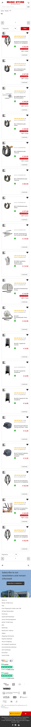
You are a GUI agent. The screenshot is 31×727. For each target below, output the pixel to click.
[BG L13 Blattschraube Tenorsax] (7, 151)
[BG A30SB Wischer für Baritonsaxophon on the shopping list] (27, 87)
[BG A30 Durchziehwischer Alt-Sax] (7, 288)
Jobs (3, 625)
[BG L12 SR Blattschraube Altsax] (7, 205)
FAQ (3, 605)
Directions (5, 652)
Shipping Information (8, 636)
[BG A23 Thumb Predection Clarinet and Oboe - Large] (7, 425)
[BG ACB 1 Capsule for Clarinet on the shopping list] (27, 334)
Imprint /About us (17, 717)
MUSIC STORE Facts (7, 603)
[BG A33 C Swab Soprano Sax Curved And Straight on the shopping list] (27, 225)
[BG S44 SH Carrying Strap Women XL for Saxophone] (7, 535)
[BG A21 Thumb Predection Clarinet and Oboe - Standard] (7, 452)
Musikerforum (5, 717)
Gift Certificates (6, 650)
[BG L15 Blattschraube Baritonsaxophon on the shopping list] (27, 60)
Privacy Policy (25, 717)
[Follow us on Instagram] (15, 725)
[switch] (11, 661)
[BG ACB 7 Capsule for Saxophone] (7, 370)
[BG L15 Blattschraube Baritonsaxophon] (7, 68)
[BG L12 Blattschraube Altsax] (7, 123)
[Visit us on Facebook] (13, 725)
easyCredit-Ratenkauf (8, 616)
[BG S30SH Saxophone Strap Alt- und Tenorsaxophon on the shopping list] (27, 252)
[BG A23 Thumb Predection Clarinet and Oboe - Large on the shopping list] (27, 417)
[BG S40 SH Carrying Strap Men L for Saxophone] (7, 507)
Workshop (4, 628)
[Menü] (13, 659)
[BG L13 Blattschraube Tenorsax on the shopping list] (27, 142)
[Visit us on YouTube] (19, 725)
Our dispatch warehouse (9, 644)
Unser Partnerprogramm (9, 619)
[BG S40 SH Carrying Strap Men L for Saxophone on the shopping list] (27, 499)
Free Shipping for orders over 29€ (11, 608)
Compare (24, 55)
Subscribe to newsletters (14, 583)
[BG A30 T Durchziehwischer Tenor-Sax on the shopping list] (27, 307)
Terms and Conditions (21, 719)
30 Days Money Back (7, 611)
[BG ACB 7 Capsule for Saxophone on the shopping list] (27, 362)
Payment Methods (7, 639)
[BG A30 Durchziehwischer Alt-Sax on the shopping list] (27, 280)
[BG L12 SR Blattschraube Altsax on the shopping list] (27, 197)
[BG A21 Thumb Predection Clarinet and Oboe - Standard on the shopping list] (27, 444)
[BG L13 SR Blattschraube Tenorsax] (7, 178)
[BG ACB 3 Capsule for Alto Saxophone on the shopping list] (27, 389)
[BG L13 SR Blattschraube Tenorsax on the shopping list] (27, 170)
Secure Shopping (7, 641)
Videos (4, 633)
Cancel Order (5, 655)
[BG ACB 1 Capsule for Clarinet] (7, 343)
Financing (4, 614)
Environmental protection (9, 647)
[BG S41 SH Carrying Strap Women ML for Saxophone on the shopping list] (27, 472)
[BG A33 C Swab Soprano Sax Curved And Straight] (7, 233)
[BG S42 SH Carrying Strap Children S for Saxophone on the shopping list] (27, 33)
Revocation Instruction (10, 719)
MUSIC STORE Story (7, 622)
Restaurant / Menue (7, 630)
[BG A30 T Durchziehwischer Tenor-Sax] (7, 315)
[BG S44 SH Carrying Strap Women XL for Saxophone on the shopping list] (27, 527)
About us (4, 600)
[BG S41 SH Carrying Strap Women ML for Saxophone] (7, 480)
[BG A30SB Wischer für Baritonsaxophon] (7, 96)
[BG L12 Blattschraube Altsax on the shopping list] (27, 115)
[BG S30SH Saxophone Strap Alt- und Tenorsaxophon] (7, 260)
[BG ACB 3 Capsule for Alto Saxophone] (7, 397)
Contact (11, 717)
